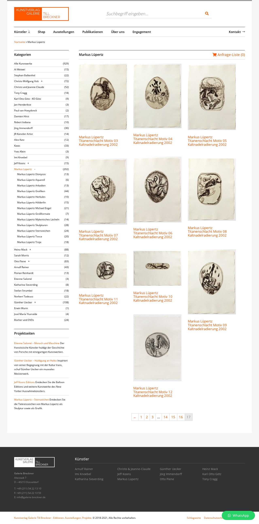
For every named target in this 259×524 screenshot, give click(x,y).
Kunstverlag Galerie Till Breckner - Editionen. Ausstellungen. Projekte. (53, 518)
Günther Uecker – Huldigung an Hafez (35, 360)
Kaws (17, 145)
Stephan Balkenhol (24, 75)
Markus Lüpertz (23, 169)
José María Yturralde (25, 314)
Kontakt (235, 32)
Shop (41, 32)
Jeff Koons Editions (24, 382)
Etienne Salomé (23, 279)
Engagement (142, 32)
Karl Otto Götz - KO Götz (27, 98)
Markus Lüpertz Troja (29, 242)
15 (173, 417)
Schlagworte (194, 518)
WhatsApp (240, 515)
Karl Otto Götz (211, 474)
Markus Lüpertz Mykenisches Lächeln (38, 219)
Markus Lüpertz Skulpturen (32, 225)
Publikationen (92, 32)
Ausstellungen (63, 32)
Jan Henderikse (22, 104)
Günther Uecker (23, 302)
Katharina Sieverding (26, 284)
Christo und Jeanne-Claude (29, 87)
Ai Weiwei (19, 69)
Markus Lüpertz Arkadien (31, 185)
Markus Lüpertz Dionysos (31, 174)
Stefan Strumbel (23, 290)
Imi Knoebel (20, 157)
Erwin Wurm (21, 308)
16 (181, 417)
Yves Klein (19, 151)
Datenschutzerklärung (216, 518)
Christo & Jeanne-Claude (134, 469)
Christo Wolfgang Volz (26, 81)
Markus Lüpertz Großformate (33, 214)
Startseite (19, 42)
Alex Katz (19, 140)
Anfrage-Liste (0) (231, 54)
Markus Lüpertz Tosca (29, 236)
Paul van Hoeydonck (25, 110)
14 (165, 417)
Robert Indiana (22, 122)
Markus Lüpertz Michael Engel (34, 208)
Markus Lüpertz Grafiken (31, 191)
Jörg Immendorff (23, 128)
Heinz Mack (20, 249)
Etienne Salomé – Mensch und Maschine (36, 343)
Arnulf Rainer (21, 267)
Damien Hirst (21, 116)
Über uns (117, 32)
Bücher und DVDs (24, 320)
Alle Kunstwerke (23, 63)
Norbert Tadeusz (23, 296)
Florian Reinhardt (23, 273)
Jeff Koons (19, 163)
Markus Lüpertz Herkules (31, 197)
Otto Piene (20, 261)
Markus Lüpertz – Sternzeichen (31, 399)
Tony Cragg (20, 93)
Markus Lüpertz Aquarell (31, 180)
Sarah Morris (21, 255)
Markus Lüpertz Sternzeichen (33, 230)
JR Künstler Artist (23, 134)
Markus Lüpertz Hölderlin (31, 202)
